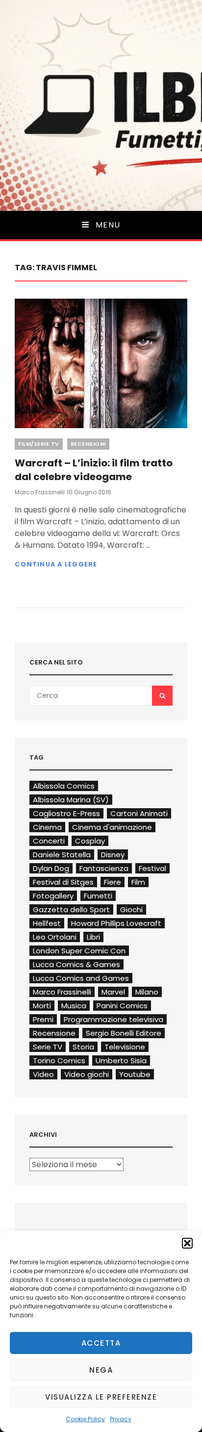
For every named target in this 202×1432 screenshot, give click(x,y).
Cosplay (90, 841)
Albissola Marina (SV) (71, 799)
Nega (101, 1370)
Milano (146, 992)
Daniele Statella (62, 854)
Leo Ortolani (54, 937)
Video (43, 1074)
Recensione (54, 1033)
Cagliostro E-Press (66, 813)
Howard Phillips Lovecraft (116, 923)
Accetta (101, 1343)
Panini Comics (122, 1005)
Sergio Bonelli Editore (123, 1033)
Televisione (124, 1047)
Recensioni (88, 444)
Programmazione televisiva (113, 1019)
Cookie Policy (85, 1419)
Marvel (113, 992)
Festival (152, 868)
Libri (93, 937)
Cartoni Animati (139, 813)
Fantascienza (103, 868)
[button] (187, 1243)
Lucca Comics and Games (81, 978)
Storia (83, 1047)
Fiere (112, 882)
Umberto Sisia (121, 1060)
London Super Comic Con (79, 951)
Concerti (49, 841)
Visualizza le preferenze (101, 1397)
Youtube (135, 1074)
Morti (42, 1005)
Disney (113, 854)
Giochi (131, 909)
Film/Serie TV (38, 444)
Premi (43, 1019)
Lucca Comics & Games (76, 964)
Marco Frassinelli (40, 492)
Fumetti (98, 896)
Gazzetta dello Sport (71, 909)
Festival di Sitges (63, 882)
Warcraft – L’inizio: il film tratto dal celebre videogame (94, 470)
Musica (73, 1005)
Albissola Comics (64, 786)
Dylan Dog (51, 868)
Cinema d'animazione (112, 827)
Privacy (120, 1419)
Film (138, 882)
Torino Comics (59, 1060)
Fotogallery (53, 896)
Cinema (47, 827)
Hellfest (47, 923)
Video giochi (86, 1074)
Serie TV (47, 1047)
